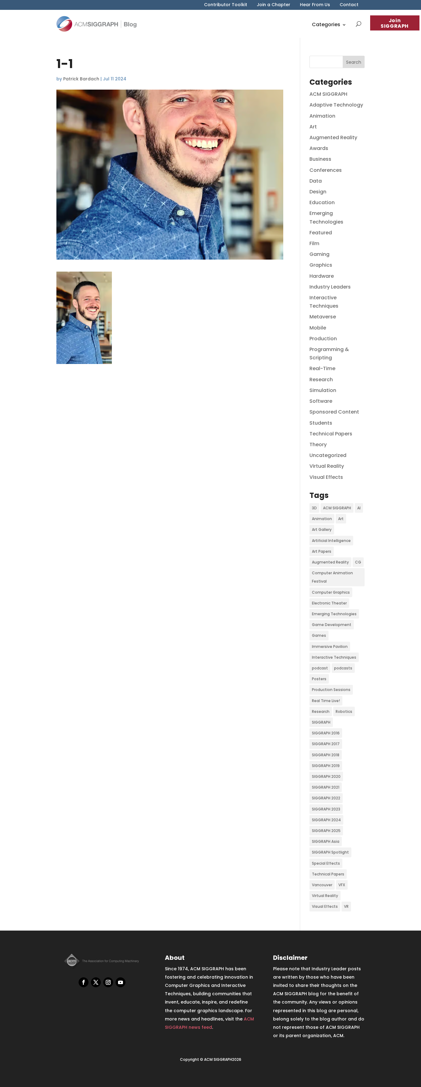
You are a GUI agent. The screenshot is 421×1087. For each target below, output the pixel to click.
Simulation (322, 390)
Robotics (344, 711)
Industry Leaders (330, 286)
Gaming (319, 254)
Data (315, 180)
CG (358, 562)
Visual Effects (326, 477)
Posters (319, 678)
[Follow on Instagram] (108, 982)
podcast (320, 668)
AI (359, 508)
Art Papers (321, 551)
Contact (349, 5)
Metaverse (322, 316)
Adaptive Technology (336, 104)
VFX (341, 884)
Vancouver (322, 884)
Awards (318, 148)
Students (320, 422)
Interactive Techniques (334, 657)
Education (322, 202)
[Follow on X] (96, 982)
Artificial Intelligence (331, 540)
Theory (318, 444)
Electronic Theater (329, 603)
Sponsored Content (334, 411)
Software (320, 401)
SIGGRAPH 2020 (326, 776)
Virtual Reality (326, 466)
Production (323, 338)
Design (317, 191)
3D (314, 508)
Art (313, 126)
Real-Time (322, 368)
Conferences (325, 170)
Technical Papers (330, 433)
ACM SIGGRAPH (328, 94)
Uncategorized (327, 455)
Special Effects (326, 863)
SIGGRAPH (321, 722)
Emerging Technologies (334, 613)
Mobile (317, 327)
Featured (320, 232)
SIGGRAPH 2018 (325, 755)
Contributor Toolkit (225, 5)
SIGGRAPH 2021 (325, 787)
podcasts (343, 668)
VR (346, 906)
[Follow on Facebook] (83, 982)
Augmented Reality (333, 137)
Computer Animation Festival (332, 577)
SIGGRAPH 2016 (326, 733)
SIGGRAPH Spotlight (330, 852)
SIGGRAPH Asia (325, 841)
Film (314, 243)
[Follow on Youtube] (120, 982)
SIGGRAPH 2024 (326, 819)
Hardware (321, 276)
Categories (326, 24)
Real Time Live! (326, 700)
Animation (322, 115)
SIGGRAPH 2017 (326, 743)
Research (321, 379)
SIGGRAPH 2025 (326, 830)
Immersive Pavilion (330, 646)
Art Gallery (322, 529)
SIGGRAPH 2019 (326, 765)
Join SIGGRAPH (395, 23)
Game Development (331, 624)
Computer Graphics (331, 592)
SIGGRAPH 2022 (326, 798)
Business (320, 159)
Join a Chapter (273, 5)
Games (319, 635)
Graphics (320, 265)
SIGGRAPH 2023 (326, 809)
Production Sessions (331, 689)
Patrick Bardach (81, 79)
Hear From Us (315, 5)
